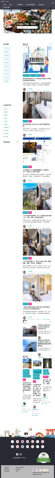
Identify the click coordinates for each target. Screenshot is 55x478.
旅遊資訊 (41, 4)
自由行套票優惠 (30, 4)
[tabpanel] (27, 20)
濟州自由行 (36, 378)
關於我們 (6, 467)
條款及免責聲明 (20, 467)
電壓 (48, 373)
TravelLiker (41, 357)
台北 (6, 109)
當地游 (34, 24)
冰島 (6, 136)
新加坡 (7, 127)
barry (39, 340)
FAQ (17, 471)
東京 (6, 118)
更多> (50, 43)
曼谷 (30, 166)
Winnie (24, 406)
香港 (43, 75)
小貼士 (39, 75)
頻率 (44, 373)
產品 (10, 4)
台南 (6, 121)
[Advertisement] (27, 38)
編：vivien (40, 346)
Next (49, 20)
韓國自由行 (36, 375)
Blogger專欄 (6, 7)
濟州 (34, 381)
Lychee (30, 88)
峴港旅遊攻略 (26, 376)
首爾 (6, 112)
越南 (24, 379)
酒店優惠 (25, 121)
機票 (28, 24)
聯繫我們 (6, 469)
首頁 (4, 4)
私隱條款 (18, 469)
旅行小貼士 (33, 75)
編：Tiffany (25, 411)
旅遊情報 (45, 377)
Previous (5, 20)
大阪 (6, 124)
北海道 (7, 133)
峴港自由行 (26, 370)
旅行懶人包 (26, 373)
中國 (30, 258)
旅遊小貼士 (26, 75)
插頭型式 (45, 370)
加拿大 (7, 130)
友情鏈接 (6, 471)
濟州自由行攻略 (37, 371)
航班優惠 (19, 4)
